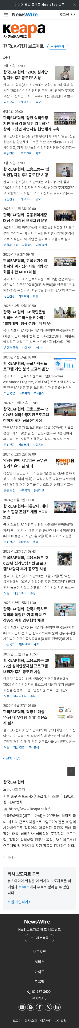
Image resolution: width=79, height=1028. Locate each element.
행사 (39, 348)
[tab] (39, 952)
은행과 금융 (11, 245)
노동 (6, 593)
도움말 (39, 982)
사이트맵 (60, 1021)
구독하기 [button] (57, 46)
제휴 (38, 153)
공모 (38, 199)
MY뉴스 (23, 887)
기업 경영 (9, 393)
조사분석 (39, 393)
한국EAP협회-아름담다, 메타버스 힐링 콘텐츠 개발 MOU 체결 (25, 512)
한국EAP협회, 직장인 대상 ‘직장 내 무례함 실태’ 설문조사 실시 (25, 717)
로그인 (17, 1021)
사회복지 (9, 102)
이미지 (8, 857)
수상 (38, 102)
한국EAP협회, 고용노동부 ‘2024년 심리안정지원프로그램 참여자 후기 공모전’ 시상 (26, 415)
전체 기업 (11, 758)
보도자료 (39, 952)
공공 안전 (9, 490)
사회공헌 (41, 245)
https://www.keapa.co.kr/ (29, 809)
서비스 (39, 962)
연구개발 (39, 490)
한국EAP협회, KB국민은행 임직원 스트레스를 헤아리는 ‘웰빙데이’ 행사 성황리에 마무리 (28, 318)
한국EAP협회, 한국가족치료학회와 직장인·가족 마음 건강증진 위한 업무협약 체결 (25, 615)
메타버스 (24, 542)
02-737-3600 (41, 991)
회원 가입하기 (19, 902)
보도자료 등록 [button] (39, 938)
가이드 (39, 972)
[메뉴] (5, 15)
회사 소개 (31, 1021)
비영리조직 (25, 102)
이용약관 (46, 1021)
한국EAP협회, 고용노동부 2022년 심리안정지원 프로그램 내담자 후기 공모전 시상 (26, 666)
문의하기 (39, 998)
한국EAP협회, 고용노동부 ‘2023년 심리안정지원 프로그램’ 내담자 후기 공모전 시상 (25, 563)
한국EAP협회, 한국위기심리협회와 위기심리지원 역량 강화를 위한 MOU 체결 (25, 266)
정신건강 (9, 153)
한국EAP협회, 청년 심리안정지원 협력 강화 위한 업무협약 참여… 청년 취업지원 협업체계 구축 (31, 123)
